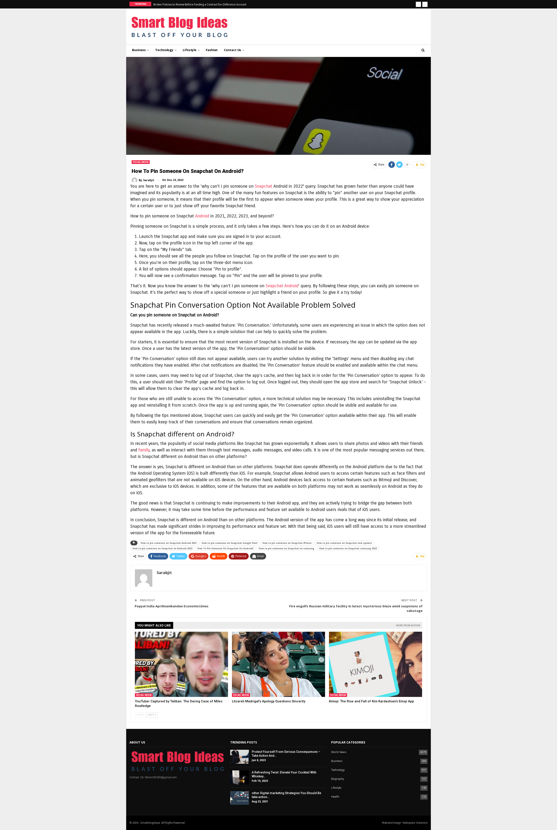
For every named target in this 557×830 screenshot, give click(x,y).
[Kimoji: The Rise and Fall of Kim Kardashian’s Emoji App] (375, 664)
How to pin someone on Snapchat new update (344, 542)
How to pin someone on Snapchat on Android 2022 (162, 548)
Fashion (212, 50)
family (143, 450)
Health (335, 797)
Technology (164, 50)
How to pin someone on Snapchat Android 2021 (169, 542)
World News (338, 752)
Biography (337, 779)
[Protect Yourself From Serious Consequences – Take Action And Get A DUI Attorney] (239, 757)
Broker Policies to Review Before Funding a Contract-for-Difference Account (199, 4)
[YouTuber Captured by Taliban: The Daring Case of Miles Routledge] (181, 664)
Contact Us (232, 50)
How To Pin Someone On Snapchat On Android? (225, 548)
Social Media (141, 162)
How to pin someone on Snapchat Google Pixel (229, 542)
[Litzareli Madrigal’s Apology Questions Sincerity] (278, 664)
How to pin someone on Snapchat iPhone (287, 542)
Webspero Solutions (415, 822)
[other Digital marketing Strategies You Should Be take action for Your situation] (239, 798)
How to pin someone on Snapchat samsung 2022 (348, 548)
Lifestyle (189, 50)
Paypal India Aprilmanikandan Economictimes (171, 606)
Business (139, 50)
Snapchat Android (282, 285)
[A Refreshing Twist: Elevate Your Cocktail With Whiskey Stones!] (239, 777)
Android (202, 216)
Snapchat (263, 186)
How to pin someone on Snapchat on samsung (286, 548)
